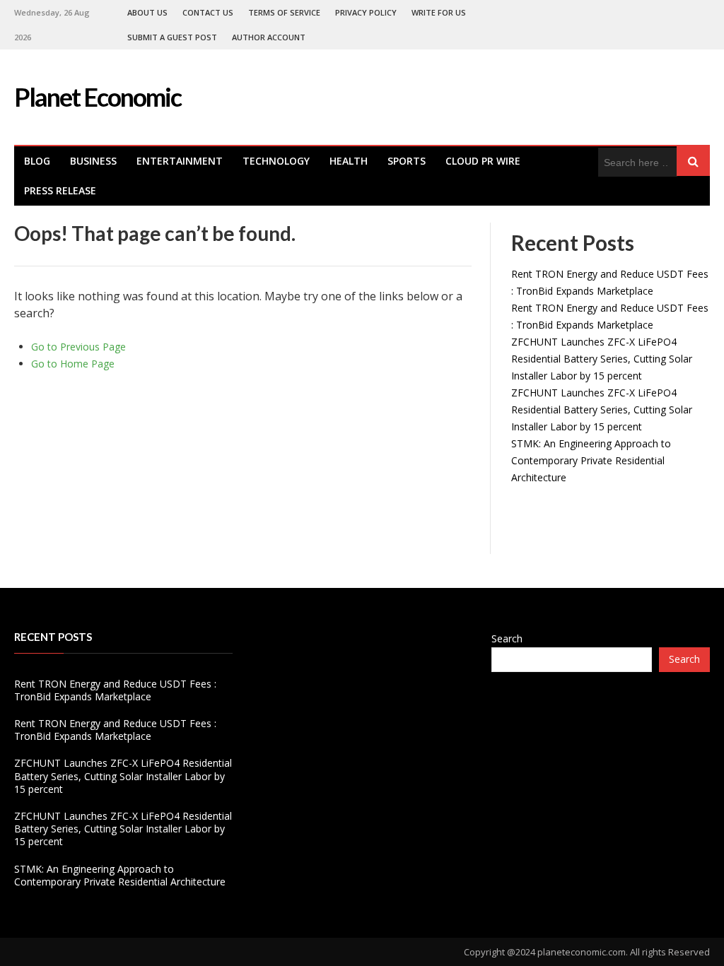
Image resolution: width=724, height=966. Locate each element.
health (348, 160)
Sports (406, 160)
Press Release (60, 190)
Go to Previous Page (78, 346)
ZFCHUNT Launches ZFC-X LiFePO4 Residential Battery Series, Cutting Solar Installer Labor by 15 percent (601, 358)
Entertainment (179, 160)
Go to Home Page (73, 363)
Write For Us (438, 12)
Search (506, 638)
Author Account (268, 37)
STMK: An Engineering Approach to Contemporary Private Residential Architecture (591, 460)
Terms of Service (284, 12)
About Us (147, 12)
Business (93, 160)
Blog (37, 160)
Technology (276, 160)
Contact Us (207, 12)
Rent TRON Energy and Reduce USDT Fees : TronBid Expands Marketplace (115, 690)
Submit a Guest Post (172, 37)
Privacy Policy (366, 12)
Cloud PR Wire (482, 160)
